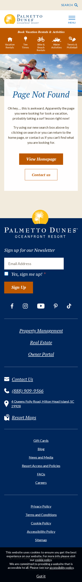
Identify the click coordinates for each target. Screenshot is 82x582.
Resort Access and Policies (41, 466)
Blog (41, 449)
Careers (41, 482)
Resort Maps (24, 417)
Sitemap (41, 540)
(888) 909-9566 (28, 390)
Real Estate (41, 342)
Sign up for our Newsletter (29, 250)
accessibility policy (62, 567)
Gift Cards (41, 440)
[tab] (10, 43)
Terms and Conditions (41, 515)
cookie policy (43, 560)
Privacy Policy (41, 506)
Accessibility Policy (41, 531)
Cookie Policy (41, 523)
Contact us (41, 174)
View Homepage (41, 159)
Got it (41, 576)
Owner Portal (41, 354)
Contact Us (22, 379)
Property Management (41, 330)
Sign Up (18, 287)
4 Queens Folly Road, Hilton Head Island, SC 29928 (42, 403)
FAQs (41, 474)
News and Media (41, 457)
